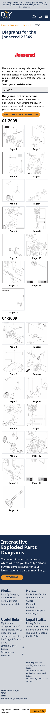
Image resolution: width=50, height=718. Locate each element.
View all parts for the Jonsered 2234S (21, 114)
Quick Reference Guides (34, 599)
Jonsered (27, 25)
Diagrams (14, 25)
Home (4, 25)
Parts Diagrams (9, 600)
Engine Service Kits (10, 604)
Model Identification (36, 594)
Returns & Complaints (37, 629)
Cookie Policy (32, 636)
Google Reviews (9, 626)
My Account (7, 623)
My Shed (30, 604)
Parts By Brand (8, 597)
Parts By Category (10, 594)
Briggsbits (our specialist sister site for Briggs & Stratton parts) (11, 637)
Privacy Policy (33, 623)
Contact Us (31, 607)
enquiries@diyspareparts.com (14, 698)
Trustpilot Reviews (10, 629)
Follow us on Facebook (7, 654)
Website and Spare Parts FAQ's (35, 612)
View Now (12, 577)
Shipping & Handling (36, 632)
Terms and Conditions (37, 626)
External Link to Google (9, 647)
